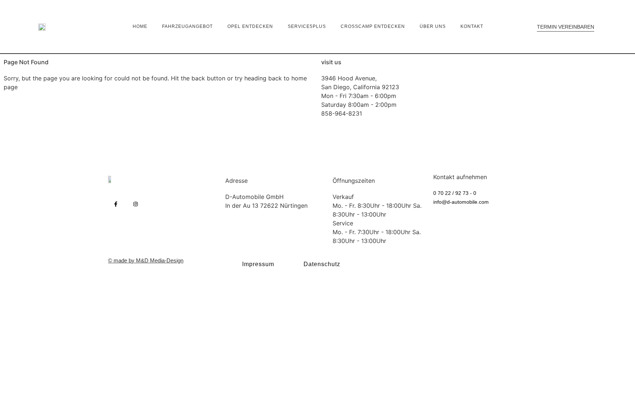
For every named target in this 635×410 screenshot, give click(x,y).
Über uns (433, 26)
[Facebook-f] (115, 204)
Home (140, 26)
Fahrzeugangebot (187, 26)
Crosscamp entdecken (373, 26)
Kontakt (471, 26)
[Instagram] (135, 204)
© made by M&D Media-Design (145, 260)
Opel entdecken (250, 26)
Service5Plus (307, 26)
